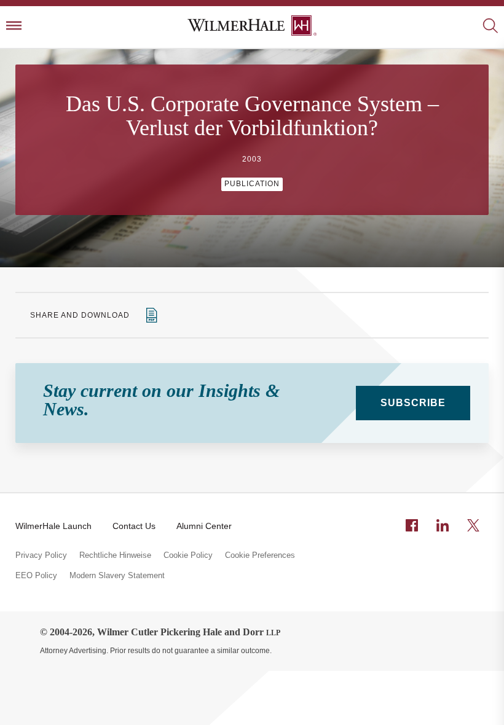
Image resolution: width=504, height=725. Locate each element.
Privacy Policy (41, 555)
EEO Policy (36, 575)
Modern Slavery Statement (117, 575)
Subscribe (413, 403)
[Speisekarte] (14, 27)
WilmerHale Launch (53, 526)
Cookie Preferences (260, 555)
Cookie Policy (188, 555)
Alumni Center (204, 526)
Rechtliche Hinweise (115, 555)
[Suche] (490, 27)
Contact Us (134, 526)
